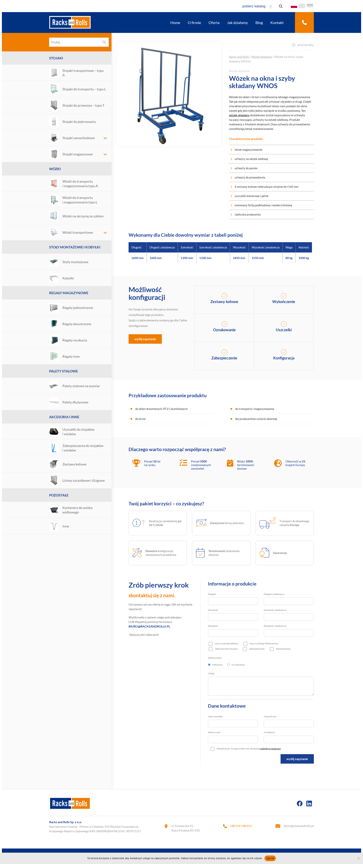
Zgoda (270, 858)
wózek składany (239, 115)
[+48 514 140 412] (304, 22)
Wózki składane (261, 56)
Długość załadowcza (274, 594)
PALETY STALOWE (63, 371)
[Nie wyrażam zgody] (358, 858)
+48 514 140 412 (241, 826)
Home (175, 22)
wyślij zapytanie (145, 339)
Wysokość (213, 625)
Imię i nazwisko (215, 716)
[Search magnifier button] (104, 42)
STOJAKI (56, 58)
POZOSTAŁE (58, 495)
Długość (212, 594)
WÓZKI (55, 169)
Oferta (214, 22)
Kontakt (277, 22)
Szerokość (213, 610)
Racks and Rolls (239, 56)
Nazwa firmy (270, 716)
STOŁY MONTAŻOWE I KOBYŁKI (74, 247)
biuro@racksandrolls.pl (299, 826)
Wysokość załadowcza (275, 625)
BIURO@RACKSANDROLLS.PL (149, 626)
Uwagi (211, 673)
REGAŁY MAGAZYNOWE (68, 293)
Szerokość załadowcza (275, 610)
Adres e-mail (214, 732)
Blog (259, 22)
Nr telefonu (269, 732)
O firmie (194, 22)
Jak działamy (237, 22)
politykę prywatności (270, 748)
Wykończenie (215, 657)
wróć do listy (305, 45)
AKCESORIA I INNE (64, 417)
